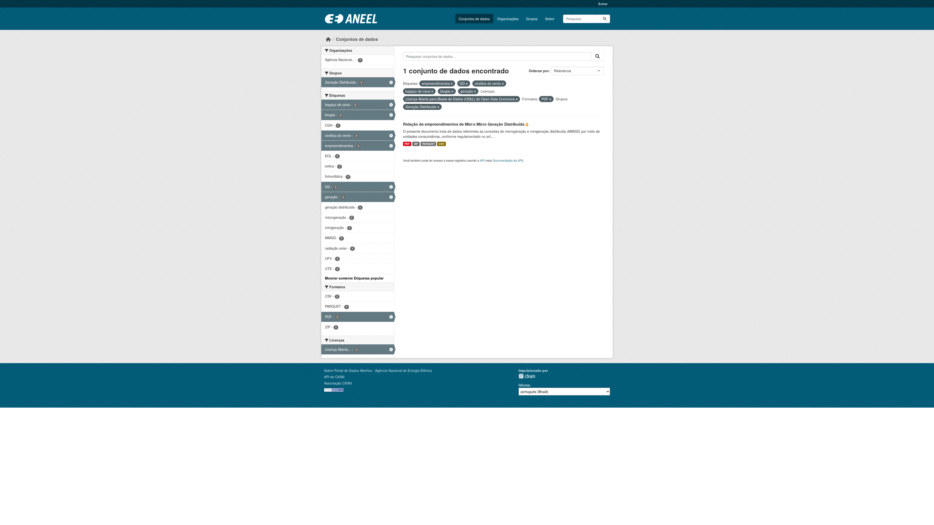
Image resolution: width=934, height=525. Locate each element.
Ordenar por (539, 70)
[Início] (328, 39)
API (482, 160)
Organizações (508, 18)
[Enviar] (605, 19)
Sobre (549, 18)
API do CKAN (334, 376)
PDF (407, 144)
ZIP (416, 144)
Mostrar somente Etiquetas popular (354, 278)
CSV (441, 144)
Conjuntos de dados (474, 18)
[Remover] (452, 84)
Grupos (532, 18)
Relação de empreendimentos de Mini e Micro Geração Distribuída (464, 124)
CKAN (527, 376)
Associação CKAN (338, 383)
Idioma (524, 385)
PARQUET (428, 144)
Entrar (603, 3)
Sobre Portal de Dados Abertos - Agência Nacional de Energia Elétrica (378, 370)
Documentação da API (507, 160)
